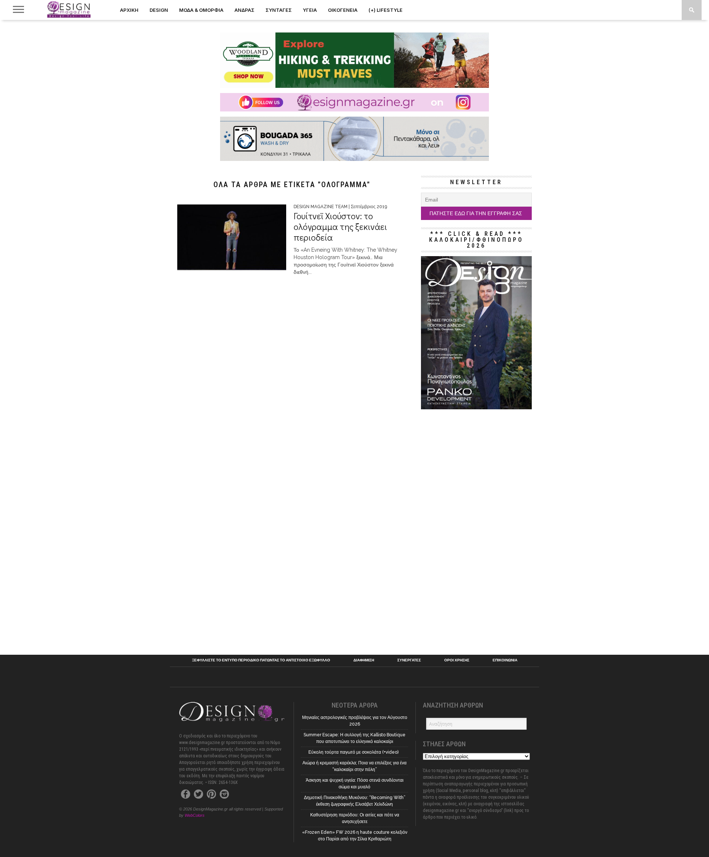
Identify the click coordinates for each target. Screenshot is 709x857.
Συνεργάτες (409, 660)
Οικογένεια (342, 10)
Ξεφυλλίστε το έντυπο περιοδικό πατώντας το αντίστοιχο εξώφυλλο (261, 660)
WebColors (195, 815)
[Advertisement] (476, 529)
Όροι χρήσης (456, 660)
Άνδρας (244, 10)
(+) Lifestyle (386, 10)
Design (159, 10)
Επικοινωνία (505, 660)
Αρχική (129, 10)
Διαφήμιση (363, 660)
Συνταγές (279, 10)
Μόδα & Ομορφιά (201, 10)
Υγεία (310, 10)
